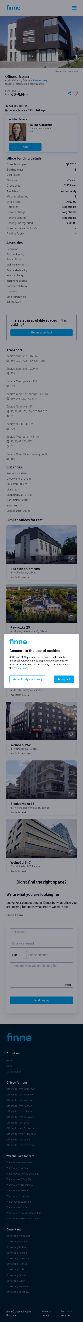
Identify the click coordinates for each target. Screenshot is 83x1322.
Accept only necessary (27, 679)
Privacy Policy (21, 668)
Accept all (63, 679)
